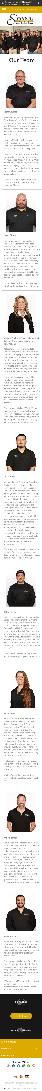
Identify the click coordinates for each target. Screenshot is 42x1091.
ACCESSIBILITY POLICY (31, 1088)
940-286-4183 (16, 2)
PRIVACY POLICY (17, 1088)
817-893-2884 (24, 4)
